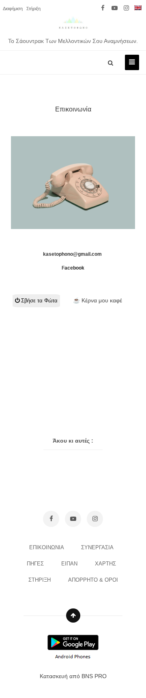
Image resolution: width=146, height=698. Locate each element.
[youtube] (115, 8)
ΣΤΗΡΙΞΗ (40, 580)
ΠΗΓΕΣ (36, 564)
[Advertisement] (74, 347)
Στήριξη (33, 8)
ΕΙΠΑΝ (70, 564)
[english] (138, 8)
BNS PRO (94, 676)
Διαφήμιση (13, 8)
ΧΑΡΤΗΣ (106, 564)
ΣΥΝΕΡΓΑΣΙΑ (98, 547)
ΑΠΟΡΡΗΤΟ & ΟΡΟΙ (93, 580)
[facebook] (103, 8)
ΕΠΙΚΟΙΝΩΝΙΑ (47, 547)
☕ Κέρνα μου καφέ (97, 300)
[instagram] (126, 8)
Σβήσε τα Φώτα (38, 301)
